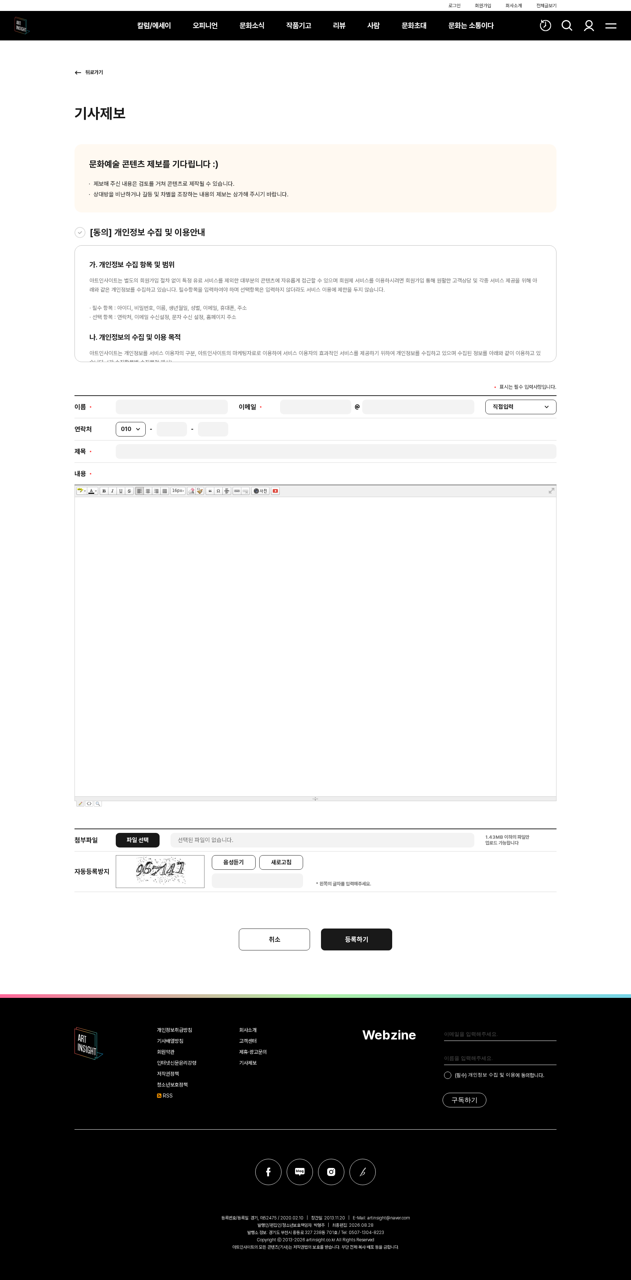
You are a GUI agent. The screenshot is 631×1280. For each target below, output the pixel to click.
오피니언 (205, 25)
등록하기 (356, 939)
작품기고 (298, 25)
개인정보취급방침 (174, 1030)
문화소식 (252, 25)
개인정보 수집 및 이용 (491, 1074)
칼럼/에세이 (154, 25)
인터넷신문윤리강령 (176, 1063)
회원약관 (166, 1052)
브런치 (362, 1172)
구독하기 (464, 1100)
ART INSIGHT (89, 1043)
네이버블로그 (300, 1172)
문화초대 (414, 25)
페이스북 (268, 1172)
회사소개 (514, 5)
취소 (274, 939)
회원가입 (483, 5)
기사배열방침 (170, 1041)
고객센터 (248, 1041)
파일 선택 (138, 840)
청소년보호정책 (172, 1085)
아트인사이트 (22, 25)
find (567, 25)
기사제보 (248, 1063)
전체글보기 (546, 5)
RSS (168, 1096)
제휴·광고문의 (253, 1052)
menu (610, 25)
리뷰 (339, 25)
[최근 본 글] (545, 25)
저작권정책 (168, 1074)
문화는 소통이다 (471, 25)
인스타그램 (331, 1172)
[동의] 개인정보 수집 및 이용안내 (147, 232)
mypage (589, 25)
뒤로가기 (94, 72)
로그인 (454, 5)
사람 (373, 25)
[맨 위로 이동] (605, 1254)
